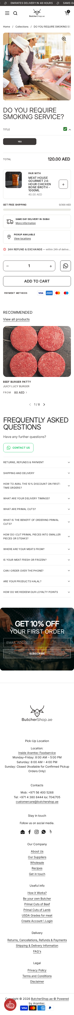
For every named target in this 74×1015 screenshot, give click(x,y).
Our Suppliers (37, 857)
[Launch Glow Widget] (10, 1005)
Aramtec (39, 1003)
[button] (67, 13)
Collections (21, 26)
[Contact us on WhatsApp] (65, 266)
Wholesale (37, 862)
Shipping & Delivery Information (37, 945)
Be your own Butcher (37, 898)
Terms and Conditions (37, 976)
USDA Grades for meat (37, 915)
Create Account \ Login (37, 921)
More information (26, 223)
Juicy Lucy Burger (16, 386)
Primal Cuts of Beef (37, 904)
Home (6, 26)
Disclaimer (37, 981)
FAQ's (37, 951)
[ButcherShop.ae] (37, 13)
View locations (22, 238)
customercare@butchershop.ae (37, 801)
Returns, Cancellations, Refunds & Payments (37, 940)
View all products (16, 319)
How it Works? (37, 892)
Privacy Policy (37, 970)
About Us (37, 851)
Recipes (37, 868)
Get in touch (37, 874)
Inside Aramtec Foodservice (37, 752)
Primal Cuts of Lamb (37, 910)
